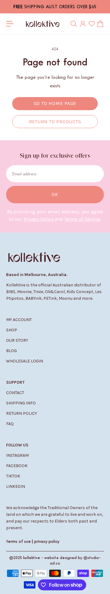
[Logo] (43, 24)
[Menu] (10, 24)
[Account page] (82, 23)
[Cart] (100, 23)
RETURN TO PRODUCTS (55, 121)
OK (55, 194)
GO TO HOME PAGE (55, 103)
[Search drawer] (73, 23)
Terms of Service (82, 219)
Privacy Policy (39, 219)
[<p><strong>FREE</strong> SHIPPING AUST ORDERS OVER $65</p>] (55, 6)
